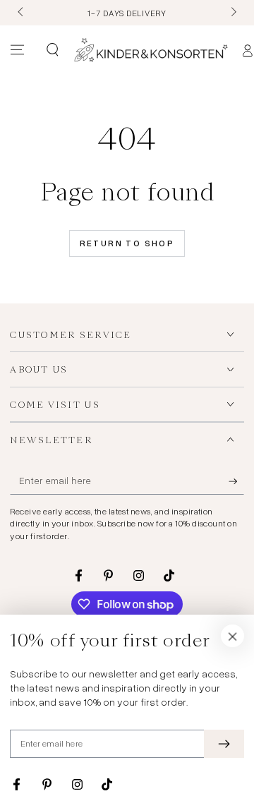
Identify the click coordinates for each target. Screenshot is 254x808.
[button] (52, 50)
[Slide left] (21, 12)
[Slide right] (232, 12)
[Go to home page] (151, 50)
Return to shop (127, 243)
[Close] (233, 636)
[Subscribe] (236, 481)
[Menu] (17, 50)
